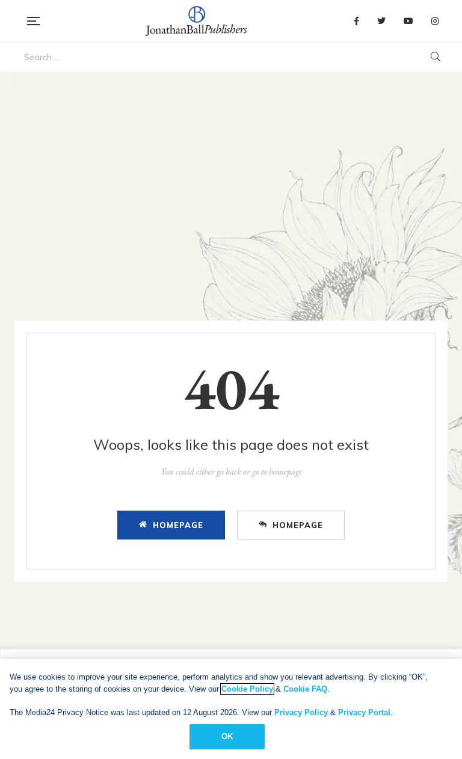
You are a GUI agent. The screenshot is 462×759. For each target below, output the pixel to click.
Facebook (356, 21)
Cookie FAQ (305, 688)
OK (227, 736)
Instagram (435, 21)
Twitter (381, 21)
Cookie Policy (247, 688)
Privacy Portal (364, 712)
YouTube (408, 21)
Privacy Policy (301, 712)
